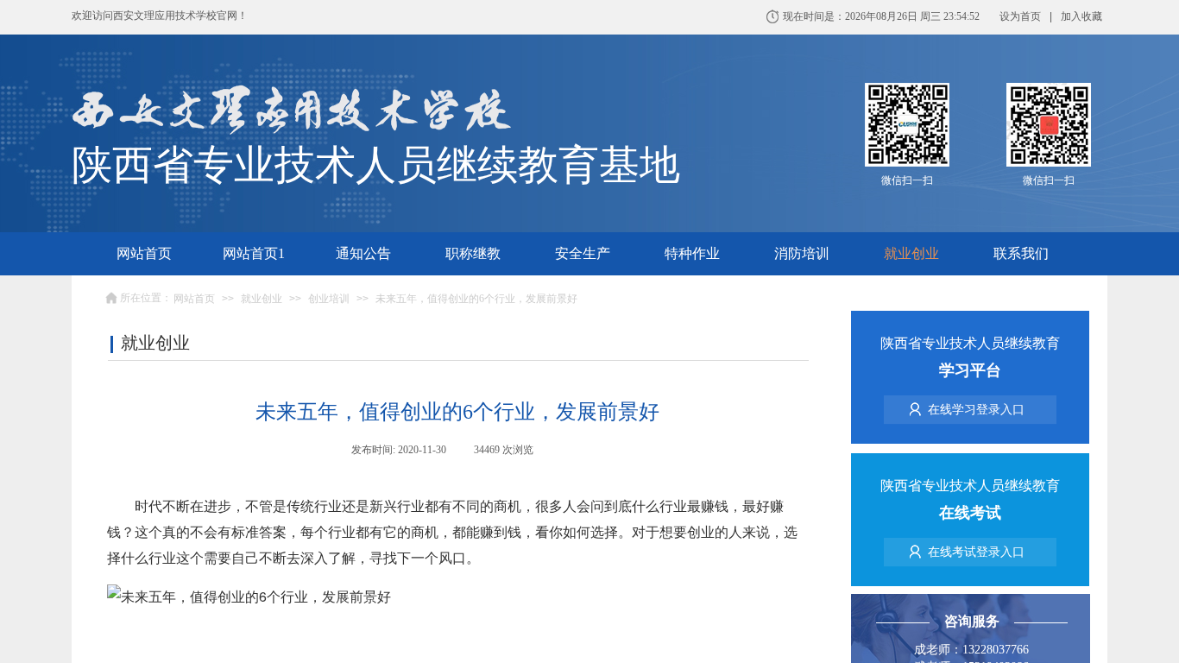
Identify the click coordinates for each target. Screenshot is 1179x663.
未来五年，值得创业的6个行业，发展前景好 (476, 299)
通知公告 (363, 253)
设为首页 (1020, 16)
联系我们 (1021, 253)
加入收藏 (1081, 16)
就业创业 (911, 253)
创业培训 (329, 299)
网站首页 (144, 253)
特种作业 (692, 253)
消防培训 (801, 253)
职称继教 (473, 253)
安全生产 (582, 253)
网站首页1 (254, 253)
